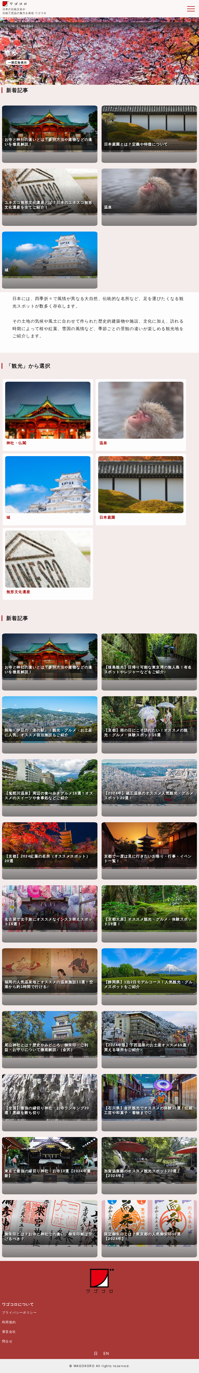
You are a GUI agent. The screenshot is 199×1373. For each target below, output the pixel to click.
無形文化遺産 (18, 591)
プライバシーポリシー (19, 1312)
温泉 (104, 443)
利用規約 (9, 1322)
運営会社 (9, 1332)
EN (106, 1353)
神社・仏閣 (16, 443)
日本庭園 (108, 517)
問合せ (7, 1341)
